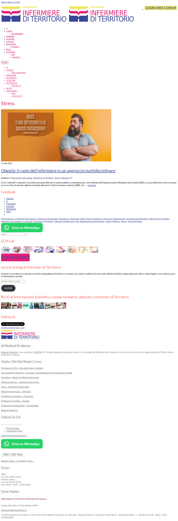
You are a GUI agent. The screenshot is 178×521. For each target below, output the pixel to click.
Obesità (58, 221)
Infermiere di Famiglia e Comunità (16, 221)
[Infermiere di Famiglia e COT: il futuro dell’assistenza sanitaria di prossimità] (61, 308)
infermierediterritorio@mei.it (14, 436)
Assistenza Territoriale (69, 219)
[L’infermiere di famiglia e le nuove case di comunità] (61, 252)
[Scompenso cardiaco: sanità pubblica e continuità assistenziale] (17, 252)
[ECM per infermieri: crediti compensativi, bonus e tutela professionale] (28, 308)
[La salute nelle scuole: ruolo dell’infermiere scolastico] (83, 252)
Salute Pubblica (112, 221)
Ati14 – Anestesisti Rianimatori (15, 387)
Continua (92, 185)
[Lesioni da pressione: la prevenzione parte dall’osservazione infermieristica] (50, 308)
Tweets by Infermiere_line (13, 328)
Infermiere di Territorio (43, 178)
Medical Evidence (9, 352)
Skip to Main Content (10, 2)
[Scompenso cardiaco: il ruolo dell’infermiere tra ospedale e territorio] (17, 308)
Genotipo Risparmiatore (137, 219)
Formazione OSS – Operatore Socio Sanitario (22, 368)
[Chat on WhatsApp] (22, 231)
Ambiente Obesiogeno (25, 219)
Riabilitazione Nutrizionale (92, 221)
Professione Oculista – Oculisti (15, 401)
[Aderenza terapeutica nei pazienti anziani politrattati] (72, 252)
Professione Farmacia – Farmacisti (17, 396)
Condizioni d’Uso (14, 431)
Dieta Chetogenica (94, 219)
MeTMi (38, 352)
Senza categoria (61, 178)
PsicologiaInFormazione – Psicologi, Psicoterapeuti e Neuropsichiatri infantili (36, 373)
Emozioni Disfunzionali (114, 219)
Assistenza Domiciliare (47, 219)
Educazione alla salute (21, 178)
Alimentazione (7, 219)
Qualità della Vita (71, 221)
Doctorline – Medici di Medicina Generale (20, 377)
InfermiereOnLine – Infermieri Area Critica (20, 382)
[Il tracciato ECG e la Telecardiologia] (50, 252)
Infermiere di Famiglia (159, 219)
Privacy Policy (12, 428)
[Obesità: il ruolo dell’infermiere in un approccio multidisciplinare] (56, 161)
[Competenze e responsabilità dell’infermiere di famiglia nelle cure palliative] (39, 252)
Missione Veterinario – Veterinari (16, 391)
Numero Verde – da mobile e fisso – (17, 461)
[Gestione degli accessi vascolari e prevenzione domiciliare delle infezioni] (94, 252)
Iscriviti (8, 288)
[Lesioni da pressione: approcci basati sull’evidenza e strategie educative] (6, 252)
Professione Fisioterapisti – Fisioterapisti (20, 406)
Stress (124, 221)
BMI (82, 219)
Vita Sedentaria (135, 221)
